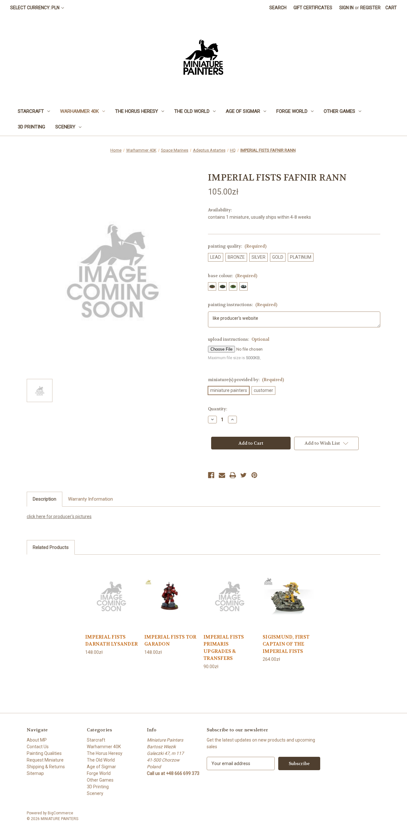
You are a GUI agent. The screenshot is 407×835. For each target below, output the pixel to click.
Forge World (291, 111)
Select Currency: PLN (35, 7)
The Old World (192, 111)
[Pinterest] (254, 475)
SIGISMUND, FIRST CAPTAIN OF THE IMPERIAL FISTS (286, 644)
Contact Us (38, 746)
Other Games (339, 111)
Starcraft (31, 111)
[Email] (222, 475)
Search (277, 7)
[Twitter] (243, 475)
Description (44, 499)
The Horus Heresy (136, 111)
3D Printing (31, 127)
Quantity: (217, 409)
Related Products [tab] (51, 547)
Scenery (65, 127)
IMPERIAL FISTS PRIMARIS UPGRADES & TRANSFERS (224, 648)
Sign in (346, 7)
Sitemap (35, 773)
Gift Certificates (312, 7)
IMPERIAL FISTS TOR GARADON (170, 640)
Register (370, 7)
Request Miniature (45, 760)
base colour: (232, 275)
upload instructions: (238, 339)
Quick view (111, 595)
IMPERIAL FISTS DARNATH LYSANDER (111, 640)
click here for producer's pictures (59, 516)
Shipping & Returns (46, 766)
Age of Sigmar (243, 111)
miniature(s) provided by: (246, 379)
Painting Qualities (44, 753)
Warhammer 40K (79, 111)
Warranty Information (90, 499)
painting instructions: (242, 304)
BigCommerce (60, 813)
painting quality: (237, 246)
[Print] (233, 475)
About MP (37, 740)
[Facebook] (211, 475)
